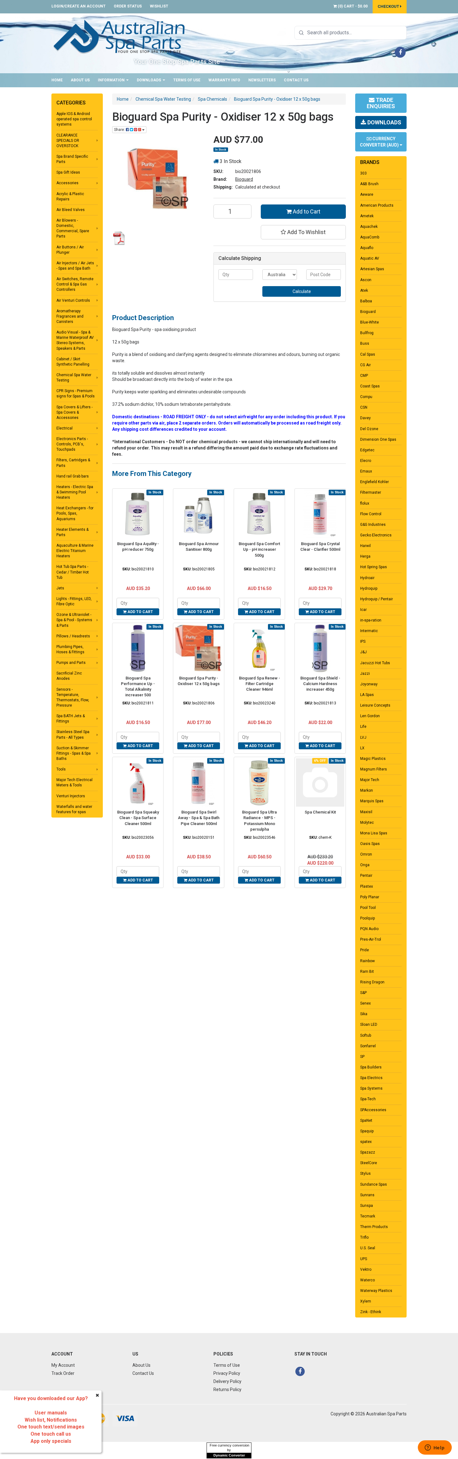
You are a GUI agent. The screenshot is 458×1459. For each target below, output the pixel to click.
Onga (365, 865)
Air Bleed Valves (70, 210)
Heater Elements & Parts (72, 532)
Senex (365, 1003)
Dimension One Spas (378, 439)
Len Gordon (370, 716)
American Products (377, 205)
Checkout (389, 6)
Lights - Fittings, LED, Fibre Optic (74, 601)
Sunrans (367, 1195)
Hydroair (367, 578)
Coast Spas (370, 386)
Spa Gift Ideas (68, 172)
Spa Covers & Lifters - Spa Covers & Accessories (74, 412)
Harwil (365, 546)
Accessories (67, 183)
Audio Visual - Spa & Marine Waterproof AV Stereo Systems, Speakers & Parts (75, 340)
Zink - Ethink (370, 1312)
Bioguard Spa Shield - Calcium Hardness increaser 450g (320, 684)
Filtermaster (370, 492)
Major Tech (369, 780)
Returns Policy (227, 1389)
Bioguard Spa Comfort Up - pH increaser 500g (259, 549)
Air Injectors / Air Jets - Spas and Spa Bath (75, 266)
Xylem (365, 1301)
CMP (364, 375)
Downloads (149, 80)
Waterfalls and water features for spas (74, 809)
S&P (363, 993)
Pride (364, 950)
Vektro (365, 1269)
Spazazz (367, 1152)
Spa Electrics (371, 1078)
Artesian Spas (372, 269)
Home (57, 80)
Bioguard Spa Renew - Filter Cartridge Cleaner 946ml (259, 684)
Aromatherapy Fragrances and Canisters (69, 316)
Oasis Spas (370, 844)
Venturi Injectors (70, 796)
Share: (120, 129)
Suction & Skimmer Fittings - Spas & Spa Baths (73, 753)
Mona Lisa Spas (373, 833)
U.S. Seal (367, 1248)
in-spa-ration (370, 620)
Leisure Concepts (375, 705)
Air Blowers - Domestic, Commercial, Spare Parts (72, 228)
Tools (61, 769)
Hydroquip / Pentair (376, 599)
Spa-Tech (368, 1099)
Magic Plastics (373, 758)
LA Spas (367, 695)
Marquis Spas (372, 801)
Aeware (366, 194)
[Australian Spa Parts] (119, 36)
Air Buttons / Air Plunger (70, 250)
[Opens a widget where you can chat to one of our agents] (434, 1448)
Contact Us (296, 80)
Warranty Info (224, 80)
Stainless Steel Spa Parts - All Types (72, 734)
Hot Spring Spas (373, 567)
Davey (365, 418)
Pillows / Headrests (73, 636)
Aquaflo (366, 248)
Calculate (302, 291)
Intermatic (369, 631)
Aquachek (369, 226)
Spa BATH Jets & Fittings (70, 718)
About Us (80, 80)
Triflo (364, 1237)
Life (363, 726)
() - (352, 6)
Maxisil (366, 812)
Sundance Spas (373, 1184)
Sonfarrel (368, 1046)
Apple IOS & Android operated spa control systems (74, 119)
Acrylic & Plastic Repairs (70, 196)
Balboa (366, 301)
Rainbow (367, 961)
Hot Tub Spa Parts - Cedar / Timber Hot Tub (72, 571)
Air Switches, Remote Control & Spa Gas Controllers (74, 284)
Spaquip (367, 1131)
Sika (363, 1014)
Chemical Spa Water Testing (73, 377)
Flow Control (370, 514)
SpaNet (366, 1120)
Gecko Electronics (376, 535)
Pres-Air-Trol (370, 939)
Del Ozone (369, 429)
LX (362, 748)
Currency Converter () (380, 141)
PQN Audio (369, 929)
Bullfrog (367, 333)
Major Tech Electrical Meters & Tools (74, 782)
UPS (363, 1259)
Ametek (367, 216)
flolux (364, 503)
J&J (363, 652)
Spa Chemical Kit (320, 812)
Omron (366, 854)
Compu (366, 397)
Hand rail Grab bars (72, 476)
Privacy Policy (226, 1373)
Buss (364, 343)
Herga (365, 556)
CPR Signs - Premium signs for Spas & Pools (75, 393)
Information (112, 80)
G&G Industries (373, 524)
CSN (363, 407)
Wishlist (159, 6)
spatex (366, 1142)
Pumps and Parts (71, 662)
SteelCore (368, 1163)
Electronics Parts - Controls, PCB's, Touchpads (72, 444)
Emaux (366, 471)
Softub (365, 1035)
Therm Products (374, 1227)
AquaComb (369, 237)
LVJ (363, 737)
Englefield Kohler (374, 482)
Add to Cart (306, 211)
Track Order (62, 1373)
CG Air (365, 365)
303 (363, 173)
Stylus (365, 1173)
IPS (362, 641)
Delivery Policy (227, 1381)
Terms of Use (186, 80)
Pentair (366, 875)
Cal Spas (367, 354)
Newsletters (262, 80)
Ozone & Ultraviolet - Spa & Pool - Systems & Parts (74, 619)
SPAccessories (373, 1110)
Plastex (366, 886)
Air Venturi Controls (73, 300)
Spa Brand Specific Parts (72, 159)
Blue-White (369, 322)
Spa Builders (371, 1067)
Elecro (365, 460)
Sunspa (366, 1205)
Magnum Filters (373, 769)
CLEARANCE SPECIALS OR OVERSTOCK (67, 140)
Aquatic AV (369, 258)
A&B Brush (369, 184)
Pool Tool (368, 907)
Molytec (367, 822)
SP (362, 1056)
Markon (366, 790)
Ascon (365, 280)
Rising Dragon (372, 982)
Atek (364, 290)
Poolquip (367, 918)
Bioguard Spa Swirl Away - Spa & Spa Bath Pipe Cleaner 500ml (198, 818)
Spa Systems (371, 1088)
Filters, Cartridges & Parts (73, 463)
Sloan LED (368, 1024)
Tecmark (367, 1216)
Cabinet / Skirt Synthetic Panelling (72, 362)
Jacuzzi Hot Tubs (375, 663)
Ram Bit (367, 971)
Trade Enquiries (381, 103)
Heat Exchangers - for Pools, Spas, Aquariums (74, 513)
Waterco (367, 1280)
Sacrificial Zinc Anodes (69, 676)
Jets (60, 588)
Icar (363, 609)
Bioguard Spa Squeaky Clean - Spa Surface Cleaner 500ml (138, 818)
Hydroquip (368, 588)
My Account (63, 1365)
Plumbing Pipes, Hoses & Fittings (70, 649)
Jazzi (365, 673)
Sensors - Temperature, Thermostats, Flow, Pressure (72, 697)
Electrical (64, 428)
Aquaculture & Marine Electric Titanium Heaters (74, 550)
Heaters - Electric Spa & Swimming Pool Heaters (74, 492)
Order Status (128, 6)
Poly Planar (369, 897)
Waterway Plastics (376, 1291)
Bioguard (244, 179)
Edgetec (367, 450)
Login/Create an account (78, 6)
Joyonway (369, 684)
